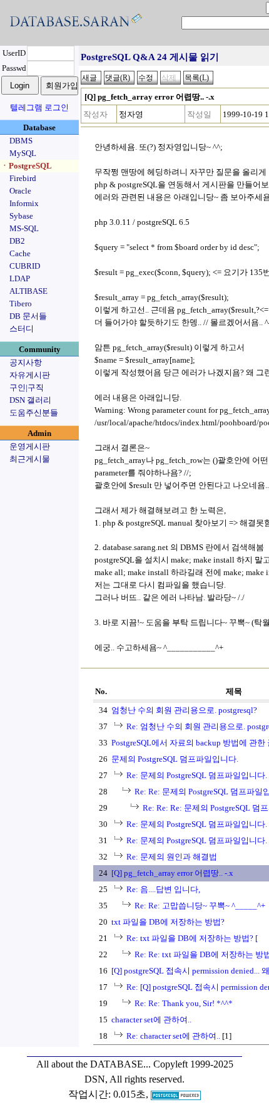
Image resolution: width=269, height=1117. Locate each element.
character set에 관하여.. (151, 1019)
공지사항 (25, 362)
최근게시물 (29, 459)
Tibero (20, 303)
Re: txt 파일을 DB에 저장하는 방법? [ (192, 938)
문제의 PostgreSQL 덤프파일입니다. (174, 759)
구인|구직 (26, 387)
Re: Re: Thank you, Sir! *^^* (183, 1003)
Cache (20, 253)
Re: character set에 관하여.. (173, 1036)
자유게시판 (29, 375)
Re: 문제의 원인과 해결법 (171, 856)
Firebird (22, 178)
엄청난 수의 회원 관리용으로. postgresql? (184, 710)
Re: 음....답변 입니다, (163, 889)
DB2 (17, 241)
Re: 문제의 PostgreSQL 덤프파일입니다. (196, 775)
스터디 (21, 328)
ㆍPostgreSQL (26, 165)
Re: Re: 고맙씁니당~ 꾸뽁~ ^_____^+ (199, 905)
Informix (24, 203)
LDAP (19, 278)
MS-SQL (24, 228)
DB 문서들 (28, 316)
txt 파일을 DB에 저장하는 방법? (168, 922)
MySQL (22, 153)
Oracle (20, 190)
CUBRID (24, 266)
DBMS (21, 140)
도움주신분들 (33, 412)
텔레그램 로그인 (39, 107)
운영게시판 (29, 446)
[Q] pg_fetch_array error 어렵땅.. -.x (172, 873)
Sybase (21, 216)
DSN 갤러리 (30, 400)
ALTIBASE (28, 291)
